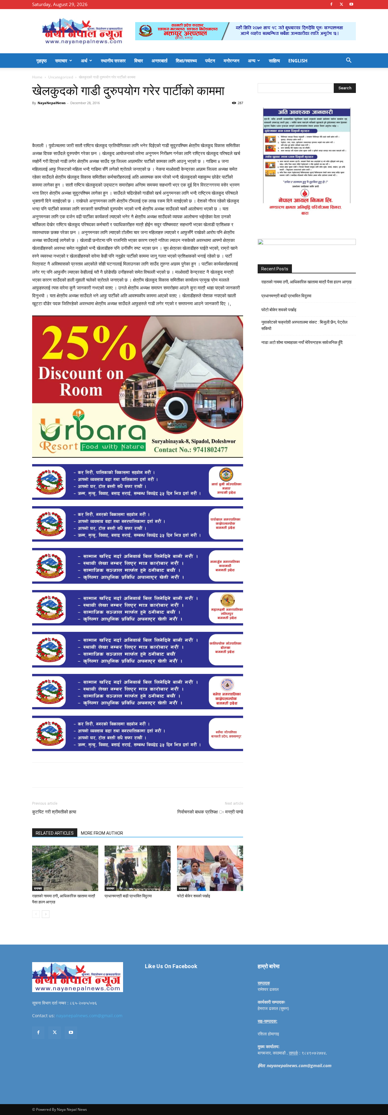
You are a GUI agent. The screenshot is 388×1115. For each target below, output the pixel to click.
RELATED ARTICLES (55, 833)
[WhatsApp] (116, 117)
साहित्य (274, 61)
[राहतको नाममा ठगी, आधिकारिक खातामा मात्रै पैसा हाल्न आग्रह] (65, 868)
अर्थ (84, 61)
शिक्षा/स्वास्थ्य (186, 61)
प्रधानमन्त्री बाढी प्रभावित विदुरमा (128, 896)
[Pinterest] (102, 117)
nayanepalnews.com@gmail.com (89, 1015)
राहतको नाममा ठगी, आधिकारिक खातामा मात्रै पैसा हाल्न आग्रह (306, 281)
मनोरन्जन (231, 61)
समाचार (61, 61)
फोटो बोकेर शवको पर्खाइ (193, 896)
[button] (348, 61)
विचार (138, 61)
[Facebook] (331, 4)
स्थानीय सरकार (113, 61)
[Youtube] (351, 4)
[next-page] (45, 914)
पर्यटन (210, 61)
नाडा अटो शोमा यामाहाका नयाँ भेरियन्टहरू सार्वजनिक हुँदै (302, 342)
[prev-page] (36, 914)
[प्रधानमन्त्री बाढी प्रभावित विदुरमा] (138, 868)
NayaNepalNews (51, 103)
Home (37, 77)
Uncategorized (60, 77)
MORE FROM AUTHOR (102, 833)
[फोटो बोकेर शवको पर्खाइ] (210, 868)
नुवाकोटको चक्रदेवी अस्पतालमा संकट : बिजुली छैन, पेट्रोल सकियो (304, 325)
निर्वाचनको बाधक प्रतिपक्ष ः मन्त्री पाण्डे (210, 812)
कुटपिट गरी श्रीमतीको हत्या (54, 812)
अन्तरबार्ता (159, 61)
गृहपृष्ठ (41, 61)
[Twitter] (341, 4)
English (297, 61)
